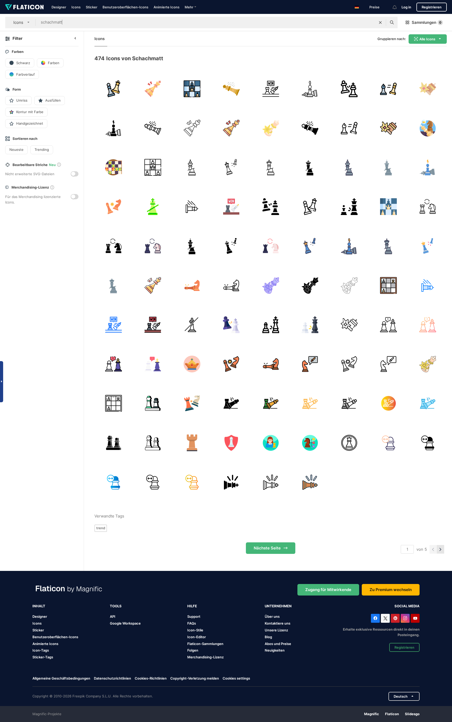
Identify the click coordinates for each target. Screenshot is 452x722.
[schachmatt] (113, 88)
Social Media (407, 606)
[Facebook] (375, 618)
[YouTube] (415, 618)
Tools (116, 606)
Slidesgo (412, 714)
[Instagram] (405, 618)
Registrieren (432, 7)
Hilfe (192, 606)
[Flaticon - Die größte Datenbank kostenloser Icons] (24, 7)
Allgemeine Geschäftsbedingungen (61, 678)
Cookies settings (236, 678)
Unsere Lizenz (276, 630)
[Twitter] (385, 618)
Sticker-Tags (42, 657)
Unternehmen (278, 606)
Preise (374, 7)
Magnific (371, 714)
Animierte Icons (166, 7)
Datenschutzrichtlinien (112, 678)
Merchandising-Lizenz (205, 657)
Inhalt (38, 606)
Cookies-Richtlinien (151, 678)
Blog (268, 637)
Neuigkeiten (275, 650)
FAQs (191, 623)
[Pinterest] (395, 618)
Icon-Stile (195, 630)
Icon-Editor (196, 637)
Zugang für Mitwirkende (328, 589)
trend (100, 528)
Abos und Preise (278, 644)
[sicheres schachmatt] (231, 442)
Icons (76, 7)
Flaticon (392, 714)
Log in (406, 7)
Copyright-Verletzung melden (194, 678)
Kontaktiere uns (277, 623)
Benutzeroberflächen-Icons (125, 7)
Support (193, 616)
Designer (59, 7)
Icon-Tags (40, 650)
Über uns (272, 616)
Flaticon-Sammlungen (205, 644)
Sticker (91, 7)
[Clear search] (380, 22)
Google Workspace (125, 623)
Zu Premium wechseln (391, 589)
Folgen (192, 650)
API (112, 616)
